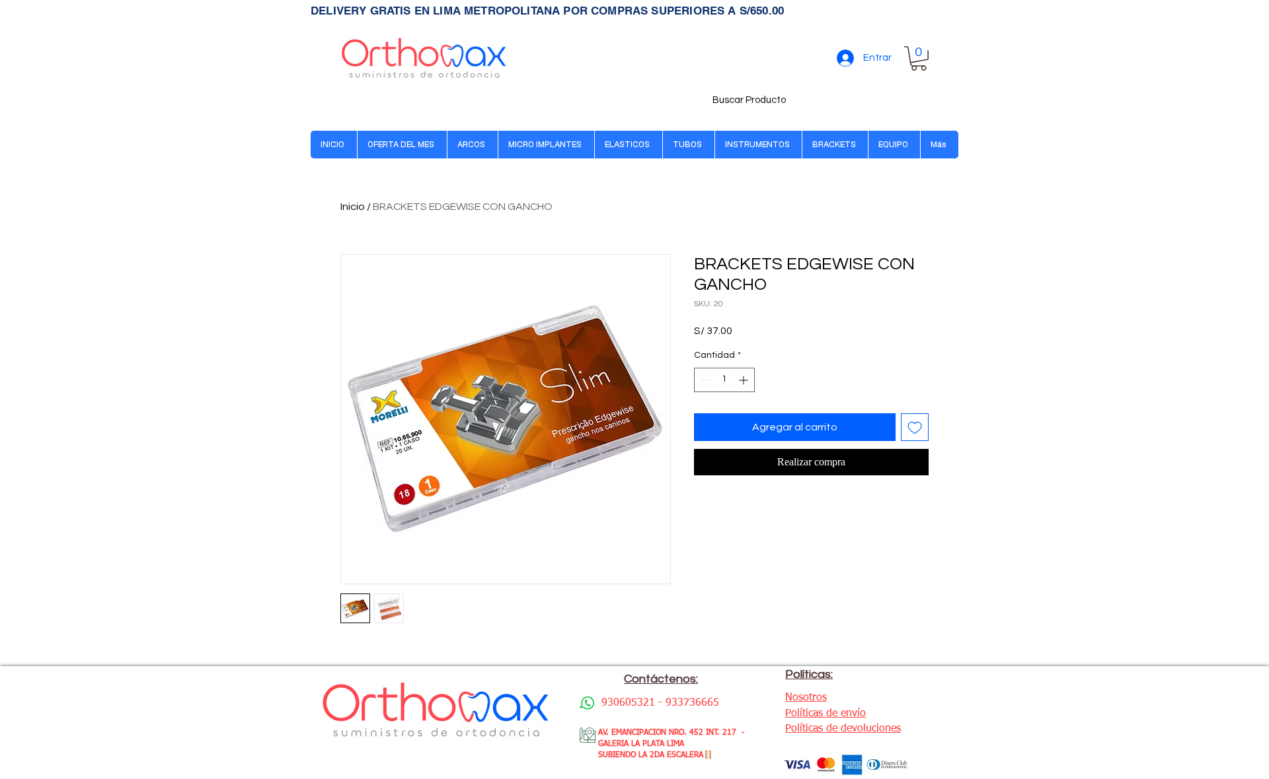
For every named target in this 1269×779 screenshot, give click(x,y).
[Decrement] (704, 379)
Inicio (352, 206)
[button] (918, 58)
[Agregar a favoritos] (915, 427)
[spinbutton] (724, 379)
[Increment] (744, 379)
